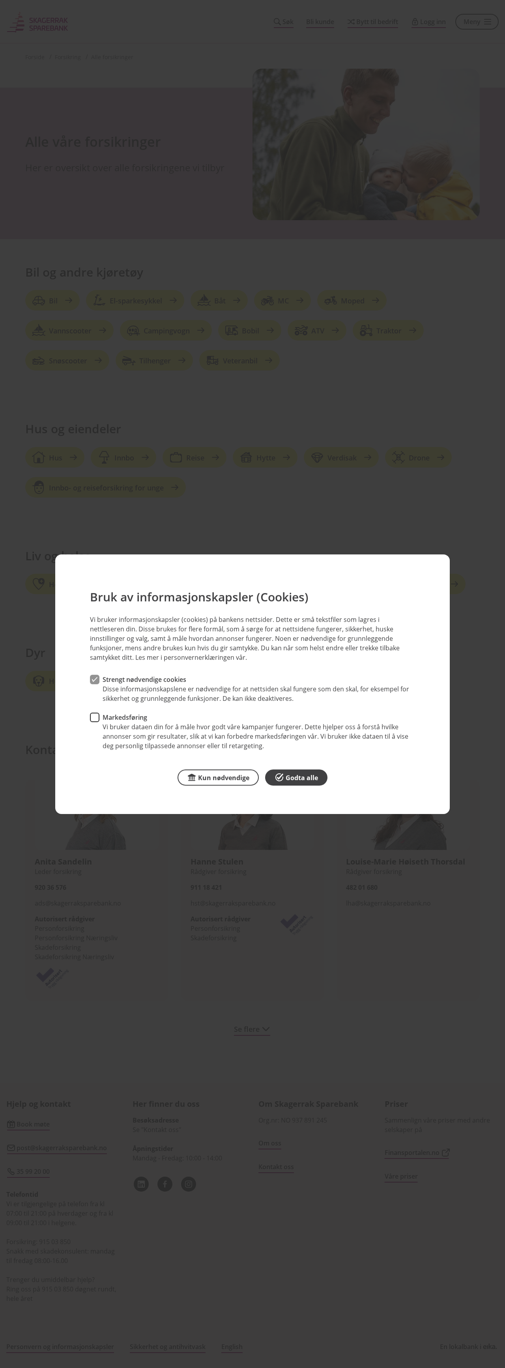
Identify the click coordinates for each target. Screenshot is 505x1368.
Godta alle (302, 777)
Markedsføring (125, 717)
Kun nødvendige (223, 777)
